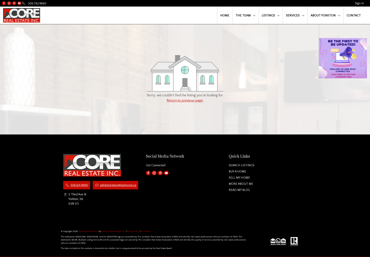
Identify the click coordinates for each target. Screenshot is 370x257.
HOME (224, 15)
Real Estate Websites (89, 231)
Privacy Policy (133, 231)
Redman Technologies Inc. (114, 231)
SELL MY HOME (239, 177)
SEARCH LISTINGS (241, 165)
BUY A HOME (237, 171)
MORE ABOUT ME (241, 184)
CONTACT (354, 15)
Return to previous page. (185, 100)
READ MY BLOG (239, 190)
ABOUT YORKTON (323, 15)
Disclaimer (146, 231)
